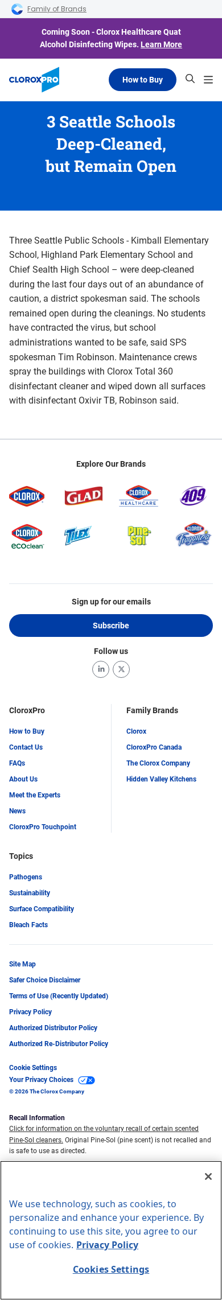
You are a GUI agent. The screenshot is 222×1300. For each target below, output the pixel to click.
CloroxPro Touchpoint (42, 827)
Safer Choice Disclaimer (44, 980)
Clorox (136, 731)
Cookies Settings (111, 1269)
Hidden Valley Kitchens (161, 779)
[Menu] (208, 79)
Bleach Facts (28, 925)
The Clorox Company (158, 763)
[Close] (208, 1176)
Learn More (161, 44)
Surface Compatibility (41, 909)
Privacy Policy (30, 1012)
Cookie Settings (33, 1068)
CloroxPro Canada (154, 747)
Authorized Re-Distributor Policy (58, 1044)
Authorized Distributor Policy (53, 1028)
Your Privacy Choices (41, 1080)
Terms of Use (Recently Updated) (58, 996)
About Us (23, 779)
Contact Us (26, 747)
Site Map (22, 964)
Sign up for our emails (111, 601)
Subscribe (111, 625)
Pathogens (25, 877)
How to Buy (142, 79)
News (17, 811)
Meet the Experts (34, 795)
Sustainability (29, 893)
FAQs (17, 763)
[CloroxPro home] (34, 80)
